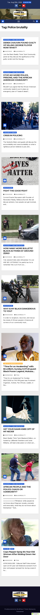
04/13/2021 (8, 83)
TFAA (17, 375)
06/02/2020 (9, 495)
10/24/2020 (9, 194)
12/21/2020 (8, 139)
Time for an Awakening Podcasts (13, 363)
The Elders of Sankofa (10, 132)
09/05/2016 (9, 560)
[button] (34, 21)
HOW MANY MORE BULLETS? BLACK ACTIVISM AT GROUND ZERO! (18, 251)
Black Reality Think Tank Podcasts (14, 39)
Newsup (31, 609)
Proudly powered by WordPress (14, 609)
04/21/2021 (8, 51)
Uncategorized (8, 187)
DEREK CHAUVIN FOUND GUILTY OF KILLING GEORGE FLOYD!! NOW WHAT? (19, 45)
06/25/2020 (9, 314)
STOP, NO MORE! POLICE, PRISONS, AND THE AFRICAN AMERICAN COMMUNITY (17, 77)
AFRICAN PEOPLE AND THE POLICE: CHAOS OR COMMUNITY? (17, 489)
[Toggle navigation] (19, 21)
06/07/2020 (9, 435)
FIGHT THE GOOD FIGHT (15, 190)
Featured (6, 548)
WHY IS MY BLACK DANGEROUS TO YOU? (19, 309)
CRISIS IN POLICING (12, 135)
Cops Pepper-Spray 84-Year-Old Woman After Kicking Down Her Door (19, 554)
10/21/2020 (8, 257)
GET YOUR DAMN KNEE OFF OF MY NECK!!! (18, 430)
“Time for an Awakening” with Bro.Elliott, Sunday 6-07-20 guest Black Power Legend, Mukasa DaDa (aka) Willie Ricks (19, 370)
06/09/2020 (9, 375)
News (12, 548)
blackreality (20, 51)
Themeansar (20, 611)
